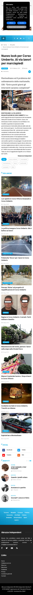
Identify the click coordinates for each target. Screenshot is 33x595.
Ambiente (9, 517)
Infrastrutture (8, 253)
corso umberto (13, 159)
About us (3, 565)
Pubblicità (4, 569)
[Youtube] (20, 38)
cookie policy (9, 19)
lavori (15, 163)
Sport (25, 517)
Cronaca (6, 312)
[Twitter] (17, 38)
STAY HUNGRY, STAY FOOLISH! (18, 468)
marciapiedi (24, 159)
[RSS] (23, 38)
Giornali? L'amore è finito (20, 498)
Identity (6, 461)
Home (5, 45)
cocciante (5, 167)
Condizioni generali (6, 574)
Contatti (3, 576)
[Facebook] (14, 38)
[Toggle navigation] (3, 38)
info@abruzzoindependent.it (9, 544)
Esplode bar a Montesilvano (11, 435)
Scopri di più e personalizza (16, 27)
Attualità (12, 45)
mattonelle (23, 163)
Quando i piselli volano (19, 477)
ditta (13, 167)
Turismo (6, 512)
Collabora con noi (6, 563)
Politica (13, 485)
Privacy (3, 571)
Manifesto (4, 567)
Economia (10, 515)
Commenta (6, 71)
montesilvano (7, 163)
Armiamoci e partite (18, 488)
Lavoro (16, 520)
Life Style (13, 475)
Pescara (25, 68)
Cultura (13, 464)
